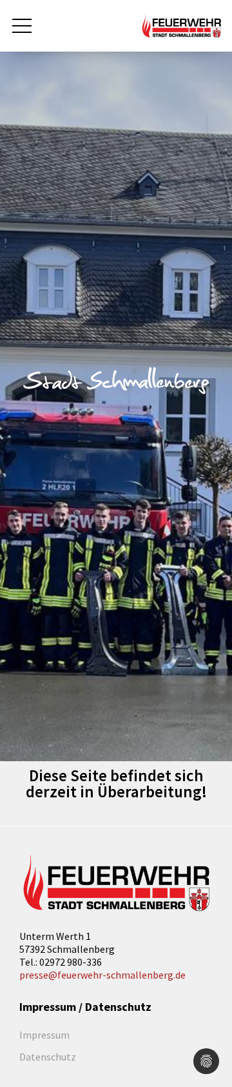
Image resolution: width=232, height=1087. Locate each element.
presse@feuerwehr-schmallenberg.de (102, 974)
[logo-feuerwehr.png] (116, 883)
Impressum (44, 1034)
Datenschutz (47, 1056)
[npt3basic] (181, 24)
